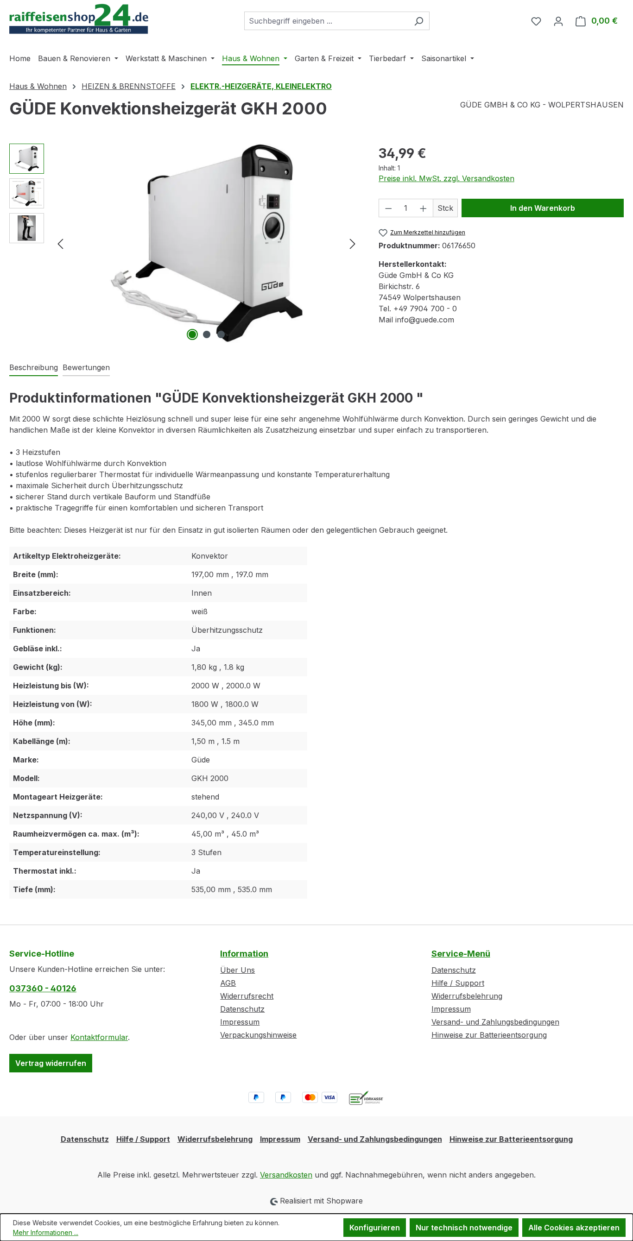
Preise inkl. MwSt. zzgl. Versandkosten (446, 178)
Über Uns (237, 970)
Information (244, 953)
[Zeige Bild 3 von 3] (221, 334)
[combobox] (326, 21)
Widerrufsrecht (246, 996)
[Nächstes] (353, 243)
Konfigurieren (374, 1227)
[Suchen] (419, 21)
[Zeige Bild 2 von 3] (206, 334)
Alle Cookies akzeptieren (574, 1227)
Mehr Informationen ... (45, 1232)
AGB (228, 983)
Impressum (240, 1022)
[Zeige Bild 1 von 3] (192, 334)
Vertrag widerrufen (50, 1063)
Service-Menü (460, 953)
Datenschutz (242, 1009)
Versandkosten (286, 1174)
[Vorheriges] (60, 243)
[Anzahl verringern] (388, 208)
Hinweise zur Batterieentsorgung (489, 1034)
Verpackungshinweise (258, 1034)
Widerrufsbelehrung (466, 996)
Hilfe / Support (457, 983)
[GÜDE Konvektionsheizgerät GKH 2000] (207, 243)
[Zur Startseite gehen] (78, 19)
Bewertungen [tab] (86, 367)
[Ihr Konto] (558, 21)
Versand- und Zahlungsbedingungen (495, 1022)
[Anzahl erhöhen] (423, 208)
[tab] (33, 367)
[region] (184, 243)
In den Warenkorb (542, 208)
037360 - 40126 (42, 988)
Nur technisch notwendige (464, 1227)
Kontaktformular (99, 1037)
